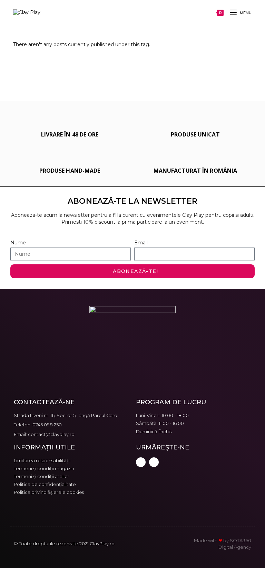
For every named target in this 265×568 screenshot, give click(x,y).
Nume (18, 243)
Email (141, 243)
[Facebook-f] (141, 462)
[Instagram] (154, 462)
